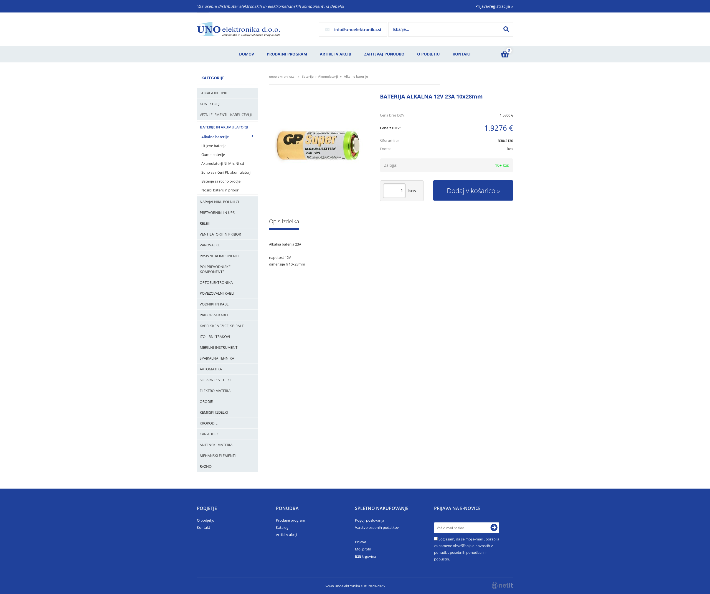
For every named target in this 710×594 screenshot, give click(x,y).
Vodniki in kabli (215, 304)
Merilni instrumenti (219, 347)
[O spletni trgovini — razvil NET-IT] (502, 585)
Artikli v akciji (335, 54)
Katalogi (282, 527)
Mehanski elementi (218, 455)
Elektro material (216, 390)
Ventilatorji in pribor (220, 234)
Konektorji (210, 103)
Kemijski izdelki (214, 412)
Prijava (360, 541)
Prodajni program (287, 54)
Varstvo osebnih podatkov (377, 527)
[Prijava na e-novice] (494, 527)
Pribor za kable (214, 314)
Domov (246, 54)
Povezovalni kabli (217, 293)
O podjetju (428, 54)
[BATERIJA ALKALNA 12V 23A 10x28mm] (319, 146)
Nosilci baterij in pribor (220, 190)
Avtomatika (211, 368)
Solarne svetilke (216, 379)
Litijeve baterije (213, 145)
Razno (206, 466)
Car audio (209, 433)
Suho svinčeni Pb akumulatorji (226, 172)
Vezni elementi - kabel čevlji (226, 114)
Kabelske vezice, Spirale (222, 325)
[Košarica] (504, 54)
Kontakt (462, 54)
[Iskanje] (506, 29)
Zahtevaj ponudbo (384, 54)
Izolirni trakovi (215, 336)
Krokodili (209, 423)
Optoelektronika (216, 282)
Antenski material (217, 444)
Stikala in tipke (214, 92)
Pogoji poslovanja (369, 520)
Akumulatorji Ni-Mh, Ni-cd (222, 163)
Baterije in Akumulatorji (224, 127)
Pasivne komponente (220, 255)
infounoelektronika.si (357, 29)
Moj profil (363, 549)
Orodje (206, 401)
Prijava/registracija (494, 6)
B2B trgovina (365, 556)
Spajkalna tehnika (217, 358)
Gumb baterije (213, 154)
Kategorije (212, 77)
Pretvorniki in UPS (217, 212)
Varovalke (210, 244)
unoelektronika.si (282, 76)
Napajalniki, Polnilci (219, 201)
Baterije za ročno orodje (220, 181)
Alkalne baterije (215, 136)
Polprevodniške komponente (215, 269)
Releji (205, 223)
